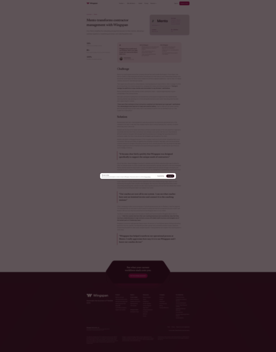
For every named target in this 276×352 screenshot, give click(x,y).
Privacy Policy (147, 177)
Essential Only (160, 176)
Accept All (170, 176)
